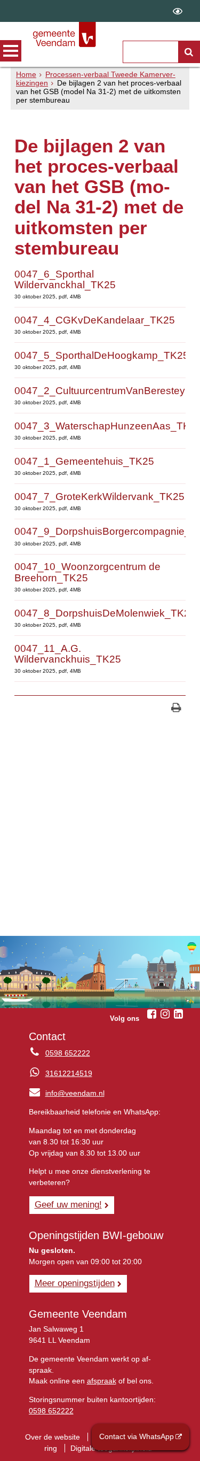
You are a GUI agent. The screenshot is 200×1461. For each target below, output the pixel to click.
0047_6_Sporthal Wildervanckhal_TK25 (65, 279)
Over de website (52, 1437)
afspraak (101, 1381)
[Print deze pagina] (176, 709)
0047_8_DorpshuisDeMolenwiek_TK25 (105, 613)
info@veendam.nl (67, 1093)
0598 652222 (67, 1053)
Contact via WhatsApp (136, 1436)
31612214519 (68, 1073)
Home (26, 74)
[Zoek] (188, 52)
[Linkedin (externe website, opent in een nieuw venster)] (178, 1014)
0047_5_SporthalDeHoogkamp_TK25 (101, 355)
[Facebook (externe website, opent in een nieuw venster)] (151, 1014)
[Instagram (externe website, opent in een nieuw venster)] (165, 1014)
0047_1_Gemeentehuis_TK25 (84, 461)
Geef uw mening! (68, 1204)
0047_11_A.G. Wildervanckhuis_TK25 (67, 654)
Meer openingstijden (75, 1283)
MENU (10, 50)
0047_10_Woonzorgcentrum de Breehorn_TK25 (87, 572)
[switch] (178, 11)
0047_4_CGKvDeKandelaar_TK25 (94, 320)
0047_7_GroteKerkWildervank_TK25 (99, 496)
